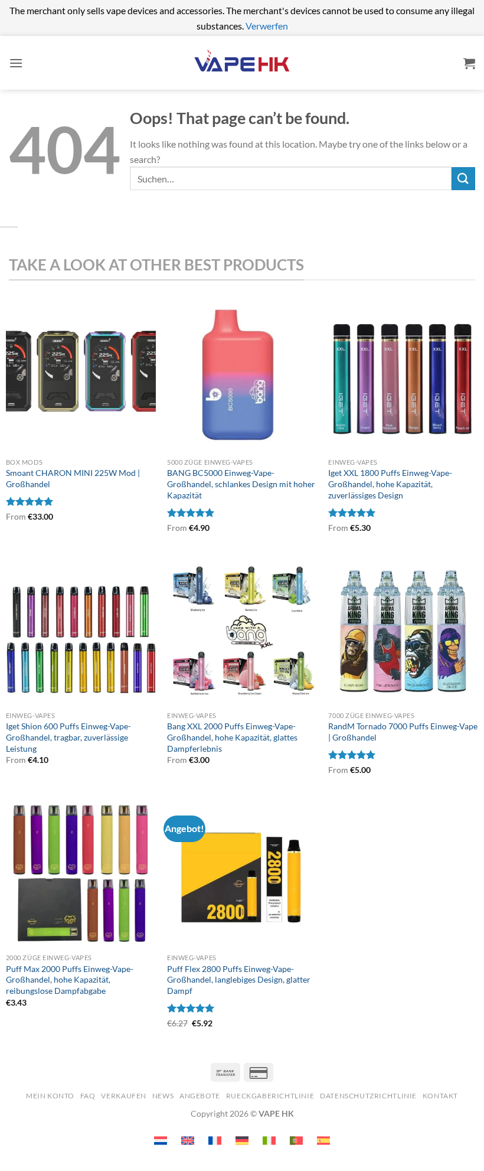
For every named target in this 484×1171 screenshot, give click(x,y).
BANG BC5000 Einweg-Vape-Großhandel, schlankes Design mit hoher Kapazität (241, 484)
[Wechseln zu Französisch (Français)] (215, 1140)
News (163, 1095)
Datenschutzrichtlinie (368, 1095)
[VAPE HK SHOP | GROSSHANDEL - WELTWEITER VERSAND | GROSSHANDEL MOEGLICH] (242, 63)
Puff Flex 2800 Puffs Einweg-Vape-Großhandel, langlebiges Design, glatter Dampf (238, 980)
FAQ (88, 1095)
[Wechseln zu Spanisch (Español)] (323, 1140)
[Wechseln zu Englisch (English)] (188, 1140)
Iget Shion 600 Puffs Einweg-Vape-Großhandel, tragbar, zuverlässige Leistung (68, 737)
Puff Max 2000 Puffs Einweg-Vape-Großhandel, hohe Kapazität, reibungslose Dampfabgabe (69, 980)
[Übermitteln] (463, 178)
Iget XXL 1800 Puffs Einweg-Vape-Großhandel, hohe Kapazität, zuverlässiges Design (390, 484)
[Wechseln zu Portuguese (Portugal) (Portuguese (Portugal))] (296, 1140)
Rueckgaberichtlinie (270, 1095)
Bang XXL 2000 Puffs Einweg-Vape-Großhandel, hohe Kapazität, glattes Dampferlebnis (232, 737)
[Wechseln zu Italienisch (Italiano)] (269, 1140)
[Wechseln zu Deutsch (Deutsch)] (242, 1140)
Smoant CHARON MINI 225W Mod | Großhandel (73, 478)
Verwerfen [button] (267, 25)
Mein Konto (50, 1095)
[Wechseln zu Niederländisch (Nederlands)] (160, 1140)
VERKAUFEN (123, 1095)
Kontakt (440, 1095)
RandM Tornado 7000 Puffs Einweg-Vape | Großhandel (403, 731)
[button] (16, 62)
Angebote (199, 1095)
